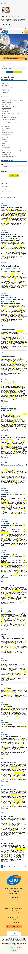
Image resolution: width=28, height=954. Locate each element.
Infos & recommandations (8, 109)
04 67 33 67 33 (15, 897)
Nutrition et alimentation (11, 736)
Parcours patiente (8, 329)
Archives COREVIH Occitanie (9, 122)
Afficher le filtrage (26, 59)
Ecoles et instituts (6, 134)
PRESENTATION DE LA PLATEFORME (11, 113)
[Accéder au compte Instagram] (17, 926)
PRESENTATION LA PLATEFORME (10, 410)
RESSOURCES (5, 111)
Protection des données (14, 912)
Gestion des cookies (14, 922)
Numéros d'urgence (8, 762)
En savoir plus (6, 24)
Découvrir (4, 139)
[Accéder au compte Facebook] (7, 926)
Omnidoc (4, 662)
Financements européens (14, 917)
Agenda (4, 92)
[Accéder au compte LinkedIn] (20, 926)
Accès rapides (24, 28)
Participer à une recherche (11, 207)
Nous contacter (7, 816)
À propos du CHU (6, 108)
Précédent (2, 866)
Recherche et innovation (8, 106)
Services (4, 89)
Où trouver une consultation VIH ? (14, 466)
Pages (3, 83)
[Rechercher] (22, 32)
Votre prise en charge (7, 119)
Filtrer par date (14, 175)
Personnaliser (14, 950)
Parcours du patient (8, 382)
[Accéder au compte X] (10, 926)
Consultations (5, 87)
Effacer (10, 71)
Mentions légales (14, 910)
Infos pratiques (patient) (8, 156)
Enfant (4, 143)
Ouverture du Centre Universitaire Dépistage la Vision (13, 494)
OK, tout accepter (10, 947)
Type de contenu (6, 190)
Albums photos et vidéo (8, 90)
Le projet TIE (5, 121)
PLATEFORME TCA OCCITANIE (13, 438)
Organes (4, 637)
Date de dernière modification (9, 191)
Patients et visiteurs (7, 102)
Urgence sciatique (6, 152)
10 (25, 866)
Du (2, 164)
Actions (4, 124)
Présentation (5, 126)
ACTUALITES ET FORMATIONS (9, 117)
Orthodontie (6, 611)
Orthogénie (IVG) (7, 585)
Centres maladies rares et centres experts (12, 100)
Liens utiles (5, 128)
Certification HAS (14, 919)
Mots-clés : (3, 66)
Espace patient (14, 903)
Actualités (4, 85)
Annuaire (4, 149)
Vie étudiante (5, 136)
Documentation (6, 154)
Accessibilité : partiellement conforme (14, 908)
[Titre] (4, 188)
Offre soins (6, 688)
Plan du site (14, 915)
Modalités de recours (7, 132)
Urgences (4, 28)
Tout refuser (19, 947)
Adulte (4, 145)
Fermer (26, 3)
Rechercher (18, 71)
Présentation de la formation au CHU (11, 150)
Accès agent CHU (14, 906)
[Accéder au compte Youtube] (14, 926)
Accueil (4, 141)
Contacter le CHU (15, 893)
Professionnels (6, 104)
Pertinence (5, 186)
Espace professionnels (7, 147)
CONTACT (4, 115)
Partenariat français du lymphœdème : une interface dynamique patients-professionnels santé (12, 237)
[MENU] (26, 32)
